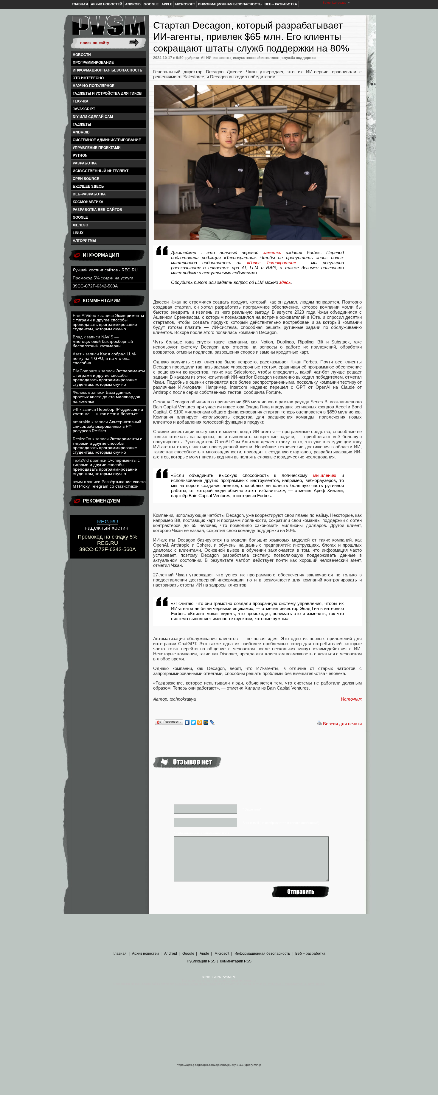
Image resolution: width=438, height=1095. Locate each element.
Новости (82, 55)
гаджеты (82, 124)
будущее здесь (88, 186)
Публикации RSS (201, 961)
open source (86, 179)
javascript (84, 109)
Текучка (80, 101)
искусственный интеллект (100, 171)
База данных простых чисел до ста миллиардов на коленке (106, 397)
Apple (166, 4)
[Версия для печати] (319, 723)
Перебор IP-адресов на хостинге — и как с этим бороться (108, 411)
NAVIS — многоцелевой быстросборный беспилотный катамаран (103, 341)
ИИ (209, 58)
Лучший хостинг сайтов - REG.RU (105, 270)
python (80, 155)
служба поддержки (299, 58)
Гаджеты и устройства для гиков (107, 93)
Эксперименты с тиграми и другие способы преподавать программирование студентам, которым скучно (108, 322)
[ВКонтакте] (187, 722)
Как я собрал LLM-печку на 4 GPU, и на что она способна (104, 358)
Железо (80, 225)
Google (151, 4)
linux (78, 233)
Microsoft (185, 4)
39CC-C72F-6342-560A (95, 286)
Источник (351, 699)
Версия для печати (342, 723)
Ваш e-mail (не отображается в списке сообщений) (281, 823)
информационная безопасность (107, 70)
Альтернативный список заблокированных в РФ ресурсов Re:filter (107, 426)
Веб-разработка (89, 194)
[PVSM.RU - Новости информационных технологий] (108, 28)
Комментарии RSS (235, 961)
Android (133, 4)
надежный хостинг (108, 525)
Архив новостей (106, 4)
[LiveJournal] (212, 722)
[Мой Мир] (206, 722)
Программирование (93, 62)
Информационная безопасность (230, 4)
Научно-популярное (93, 86)
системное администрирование (107, 140)
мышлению (324, 475)
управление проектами (97, 148)
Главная (80, 4)
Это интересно (88, 78)
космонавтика (88, 202)
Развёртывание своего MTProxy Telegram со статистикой (109, 484)
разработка (85, 163)
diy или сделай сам (93, 117)
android (81, 132)
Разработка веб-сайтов (97, 210)
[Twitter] (193, 722)
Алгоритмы (84, 241)
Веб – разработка (281, 4)
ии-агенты (222, 58)
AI (202, 58)
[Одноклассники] (200, 722)
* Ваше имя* (252, 809)
